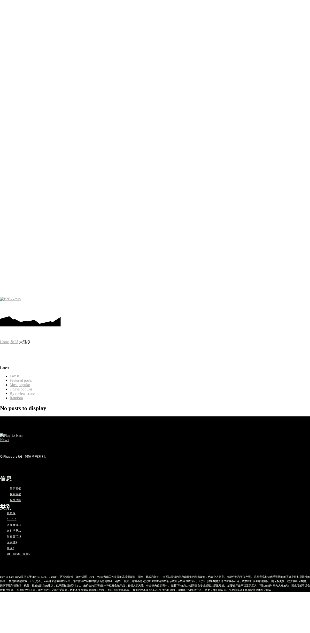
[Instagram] (249, 304)
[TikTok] (271, 304)
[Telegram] (263, 304)
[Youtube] (292, 304)
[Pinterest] (256, 304)
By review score (22, 393)
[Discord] (234, 304)
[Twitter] (285, 304)
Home (4, 342)
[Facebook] (242, 304)
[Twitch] (278, 304)
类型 (14, 342)
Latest (14, 376)
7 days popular (21, 389)
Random (16, 398)
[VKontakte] (71, 466)
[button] (303, 304)
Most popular (20, 385)
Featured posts (21, 380)
